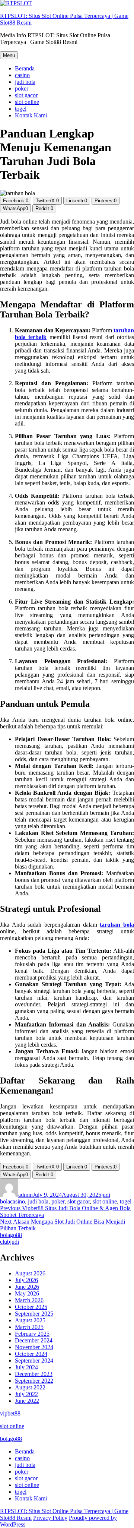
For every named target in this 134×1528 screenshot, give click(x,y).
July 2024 (26, 1367)
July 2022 (26, 1394)
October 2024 (31, 1354)
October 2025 (31, 1307)
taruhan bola (117, 924)
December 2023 (33, 1374)
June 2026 (27, 1287)
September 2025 (34, 1313)
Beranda (25, 68)
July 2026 (26, 1280)
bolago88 (11, 1235)
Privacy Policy (50, 1518)
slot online (27, 102)
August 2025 (30, 1320)
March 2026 (29, 1300)
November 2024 (34, 1347)
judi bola (25, 82)
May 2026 (27, 1293)
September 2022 (34, 1380)
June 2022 (27, 1401)
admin (25, 1195)
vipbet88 (10, 1413)
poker (21, 88)
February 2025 (32, 1334)
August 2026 (30, 1273)
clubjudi (9, 1241)
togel (20, 108)
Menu (9, 55)
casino (22, 75)
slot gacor (26, 95)
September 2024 (34, 1360)
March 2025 (29, 1327)
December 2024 (33, 1340)
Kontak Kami (31, 115)
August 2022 (30, 1387)
